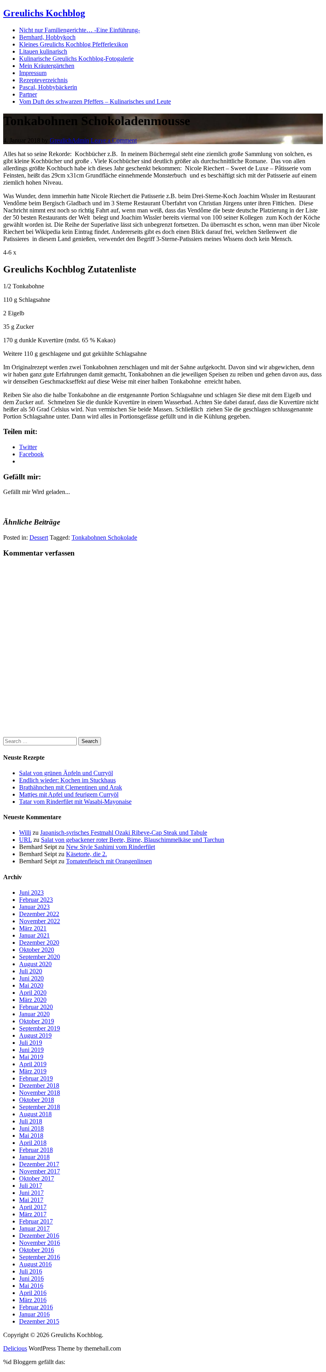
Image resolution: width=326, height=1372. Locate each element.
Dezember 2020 (39, 942)
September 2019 (39, 1028)
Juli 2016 (30, 1271)
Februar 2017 (36, 1221)
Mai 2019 (31, 1057)
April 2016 (33, 1292)
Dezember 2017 (39, 1164)
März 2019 (33, 1071)
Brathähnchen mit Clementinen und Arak (70, 787)
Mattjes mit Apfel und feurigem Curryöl (68, 794)
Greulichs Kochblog (44, 13)
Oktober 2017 (36, 1178)
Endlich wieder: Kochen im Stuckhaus (67, 780)
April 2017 (33, 1207)
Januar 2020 (34, 1014)
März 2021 (33, 928)
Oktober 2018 (36, 1099)
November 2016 (39, 1242)
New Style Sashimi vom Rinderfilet (110, 846)
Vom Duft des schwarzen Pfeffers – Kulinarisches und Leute (95, 101)
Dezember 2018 (39, 1085)
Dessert (38, 537)
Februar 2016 (36, 1307)
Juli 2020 (30, 971)
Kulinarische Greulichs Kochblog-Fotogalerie (76, 58)
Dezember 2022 (39, 914)
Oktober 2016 (36, 1250)
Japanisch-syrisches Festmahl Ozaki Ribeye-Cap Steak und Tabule (123, 832)
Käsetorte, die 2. (86, 854)
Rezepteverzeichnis (43, 80)
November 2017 (39, 1171)
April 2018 (33, 1142)
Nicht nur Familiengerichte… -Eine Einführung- (79, 30)
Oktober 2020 (36, 949)
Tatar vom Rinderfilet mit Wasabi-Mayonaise (75, 801)
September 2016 (39, 1257)
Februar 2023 (36, 899)
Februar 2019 (36, 1078)
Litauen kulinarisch (43, 51)
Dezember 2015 (39, 1321)
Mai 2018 (31, 1135)
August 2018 (35, 1114)
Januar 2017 (34, 1228)
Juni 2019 (31, 1049)
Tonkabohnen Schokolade (104, 537)
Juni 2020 (31, 978)
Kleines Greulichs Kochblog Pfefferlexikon (73, 44)
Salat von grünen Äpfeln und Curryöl (66, 773)
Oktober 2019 (36, 1021)
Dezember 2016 (39, 1235)
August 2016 (35, 1264)
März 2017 (33, 1214)
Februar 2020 (36, 1006)
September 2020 (39, 956)
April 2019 (33, 1064)
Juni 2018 (31, 1128)
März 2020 (33, 999)
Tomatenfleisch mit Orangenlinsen (109, 861)
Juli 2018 (30, 1121)
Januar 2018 (34, 1157)
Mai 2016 (31, 1285)
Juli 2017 (30, 1185)
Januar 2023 (34, 906)
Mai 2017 (31, 1199)
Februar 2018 (36, 1149)
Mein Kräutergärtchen (46, 65)
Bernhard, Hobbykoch (47, 37)
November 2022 (39, 921)
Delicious (15, 1348)
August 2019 (35, 1035)
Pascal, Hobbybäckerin (48, 87)
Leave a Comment (114, 140)
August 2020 (35, 964)
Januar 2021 (34, 935)
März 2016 (33, 1300)
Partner (28, 94)
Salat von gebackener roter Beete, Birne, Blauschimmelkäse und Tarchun (132, 839)
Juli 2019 (30, 1042)
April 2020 (33, 992)
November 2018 (39, 1092)
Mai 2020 (31, 985)
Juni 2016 (31, 1278)
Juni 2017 (31, 1192)
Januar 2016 (34, 1314)
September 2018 (39, 1107)
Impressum (33, 72)
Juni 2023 (31, 892)
